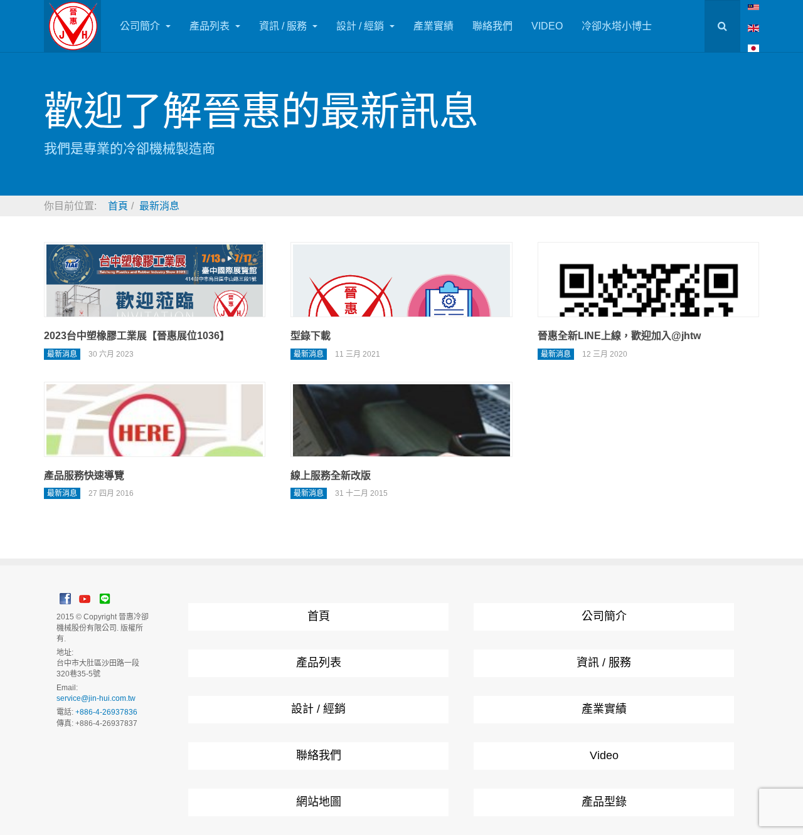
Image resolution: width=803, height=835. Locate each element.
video (547, 26)
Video (604, 755)
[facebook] (65, 598)
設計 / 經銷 (361, 26)
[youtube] (84, 598)
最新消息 (309, 354)
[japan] (753, 48)
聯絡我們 (492, 26)
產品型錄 (604, 802)
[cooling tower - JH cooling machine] (753, 6)
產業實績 (433, 26)
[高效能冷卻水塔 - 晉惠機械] (72, 26)
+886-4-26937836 (106, 712)
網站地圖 (318, 802)
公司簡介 (141, 26)
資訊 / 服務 (284, 26)
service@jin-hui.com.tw (96, 698)
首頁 (318, 616)
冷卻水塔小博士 (617, 26)
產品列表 (210, 26)
